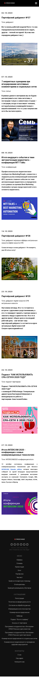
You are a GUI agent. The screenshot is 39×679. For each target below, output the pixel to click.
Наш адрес (19, 658)
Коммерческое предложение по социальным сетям (19, 638)
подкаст (9, 382)
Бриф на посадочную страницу (19, 581)
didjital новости (14, 243)
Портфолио (20, 574)
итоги (31, 459)
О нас (19, 655)
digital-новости (19, 301)
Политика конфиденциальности (20, 602)
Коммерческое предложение (19, 612)
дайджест (9, 22)
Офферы (19, 560)
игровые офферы (21, 240)
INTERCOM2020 (12, 459)
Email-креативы (19, 584)
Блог (19, 570)
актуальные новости (10, 303)
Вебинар (19, 616)
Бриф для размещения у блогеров (19, 588)
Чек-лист (20, 577)
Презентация (19, 567)
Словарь (20, 563)
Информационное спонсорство (19, 609)
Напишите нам (19, 662)
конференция (11, 167)
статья (8, 91)
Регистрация (19, 598)
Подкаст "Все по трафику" (19, 619)
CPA (21, 243)
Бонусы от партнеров (19, 623)
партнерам (16, 382)
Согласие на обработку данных (19, 605)
